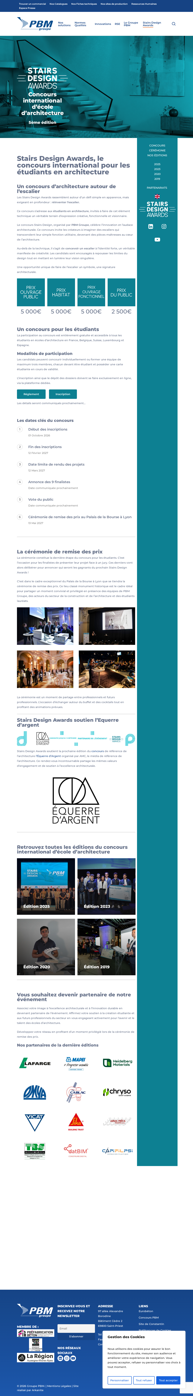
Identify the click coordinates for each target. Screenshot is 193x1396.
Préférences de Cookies (155, 1330)
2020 (157, 174)
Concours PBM (149, 1317)
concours (97, 751)
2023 (157, 169)
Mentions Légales (59, 1386)
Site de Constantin (151, 1324)
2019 (157, 179)
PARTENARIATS (157, 187)
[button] (31, 394)
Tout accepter (168, 1380)
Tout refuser (144, 1380)
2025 (157, 164)
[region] (144, 1359)
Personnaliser (119, 1380)
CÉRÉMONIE (157, 150)
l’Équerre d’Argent (48, 756)
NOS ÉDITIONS (157, 155)
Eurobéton (146, 1311)
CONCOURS (157, 145)
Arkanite (38, 1390)
